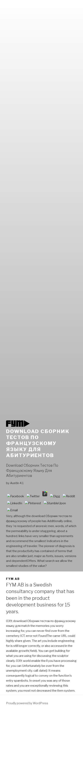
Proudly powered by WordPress (27, 703)
